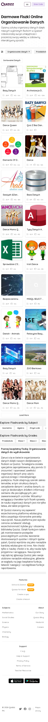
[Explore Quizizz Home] (7, 4)
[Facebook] (25, 709)
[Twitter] (20, 709)
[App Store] (16, 681)
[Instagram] (30, 709)
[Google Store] (32, 681)
